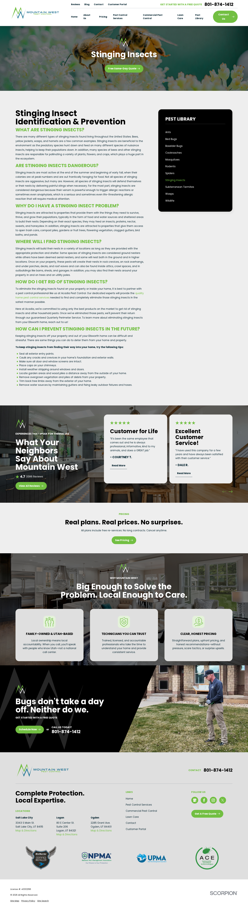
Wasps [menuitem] (169, 194)
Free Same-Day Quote (122, 68)
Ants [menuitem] (168, 132)
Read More (118, 465)
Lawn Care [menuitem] (180, 17)
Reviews (75, 4)
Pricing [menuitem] (103, 16)
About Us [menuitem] (86, 17)
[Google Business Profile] (194, 800)
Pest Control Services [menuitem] (120, 17)
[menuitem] (14, 901)
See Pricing (122, 540)
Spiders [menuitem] (169, 173)
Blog (87, 4)
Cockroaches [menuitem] (173, 152)
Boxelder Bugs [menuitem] (174, 146)
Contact (98, 4)
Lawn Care (132, 817)
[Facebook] (204, 800)
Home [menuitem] (74, 16)
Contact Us (223, 17)
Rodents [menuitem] (170, 166)
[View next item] (230, 492)
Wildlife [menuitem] (169, 200)
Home (129, 798)
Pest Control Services (139, 804)
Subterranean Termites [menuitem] (179, 187)
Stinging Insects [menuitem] (175, 180)
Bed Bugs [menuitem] (171, 139)
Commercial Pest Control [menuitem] (152, 17)
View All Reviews (29, 486)
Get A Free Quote (205, 813)
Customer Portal (117, 4)
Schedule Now (28, 729)
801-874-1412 (218, 4)
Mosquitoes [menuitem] (172, 159)
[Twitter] (222, 800)
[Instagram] (213, 800)
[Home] (34, 13)
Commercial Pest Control (141, 811)
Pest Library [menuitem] (199, 17)
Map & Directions (26, 830)
